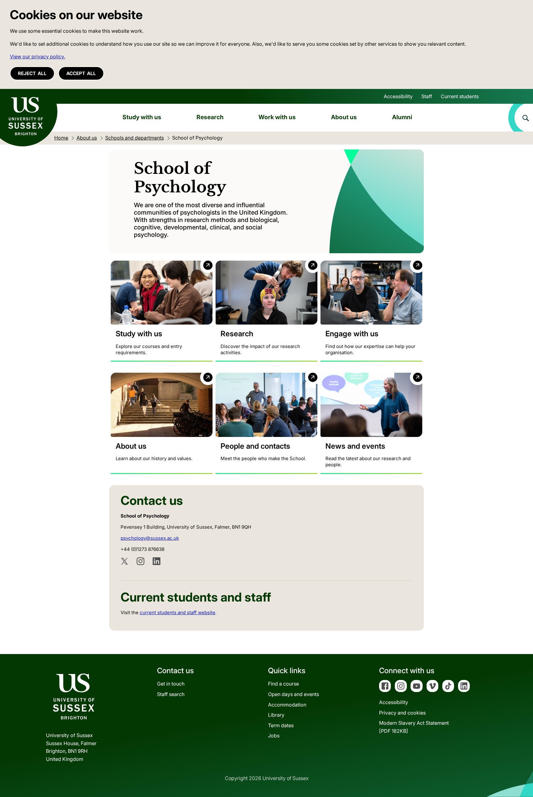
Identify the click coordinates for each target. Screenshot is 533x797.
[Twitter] (124, 561)
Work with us (277, 117)
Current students (460, 96)
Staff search (170, 694)
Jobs (273, 735)
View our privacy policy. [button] (37, 56)
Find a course (283, 684)
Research (210, 117)
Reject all (32, 73)
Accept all (81, 73)
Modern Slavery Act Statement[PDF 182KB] (414, 727)
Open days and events (293, 694)
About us (344, 117)
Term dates (281, 725)
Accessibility (398, 96)
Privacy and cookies (402, 713)
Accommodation (287, 705)
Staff (426, 96)
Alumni (402, 117)
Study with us (141, 117)
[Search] (520, 118)
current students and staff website (177, 612)
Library (276, 715)
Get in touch (170, 684)
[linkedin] (156, 561)
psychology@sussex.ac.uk (150, 538)
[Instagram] (140, 561)
